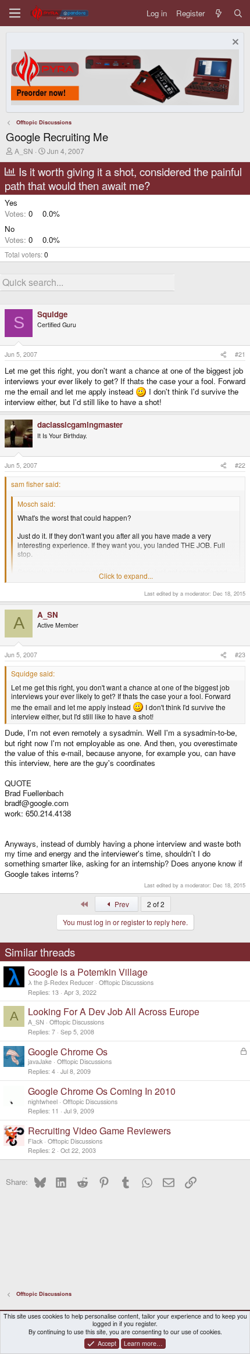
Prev (121, 904)
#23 (240, 654)
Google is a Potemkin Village (88, 972)
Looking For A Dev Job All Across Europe (113, 1011)
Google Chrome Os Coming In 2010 (102, 1091)
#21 (240, 354)
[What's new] (218, 13)
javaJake (40, 1061)
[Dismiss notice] (234, 43)
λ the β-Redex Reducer (61, 982)
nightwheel (43, 1101)
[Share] (223, 354)
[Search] (238, 13)
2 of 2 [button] (156, 904)
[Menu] (14, 13)
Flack (35, 1141)
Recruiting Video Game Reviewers (99, 1130)
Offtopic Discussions (126, 982)
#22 (240, 465)
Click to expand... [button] (126, 576)
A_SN (24, 151)
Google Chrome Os (68, 1051)
